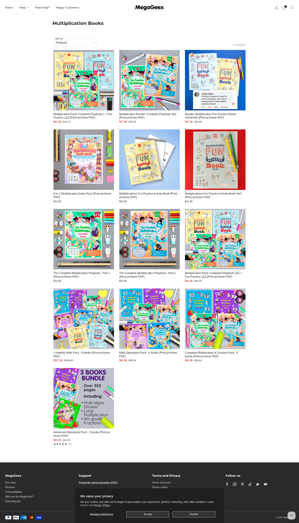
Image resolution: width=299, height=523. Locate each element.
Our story (10, 482)
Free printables (13, 492)
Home (9, 7)
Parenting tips (13, 501)
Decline (194, 514)
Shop (22, 7)
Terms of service (161, 482)
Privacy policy (160, 487)
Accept (148, 514)
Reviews (10, 487)
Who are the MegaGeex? (19, 496)
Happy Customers (67, 7)
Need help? (42, 7)
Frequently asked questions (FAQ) (98, 482)
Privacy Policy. (102, 505)
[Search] (292, 7)
